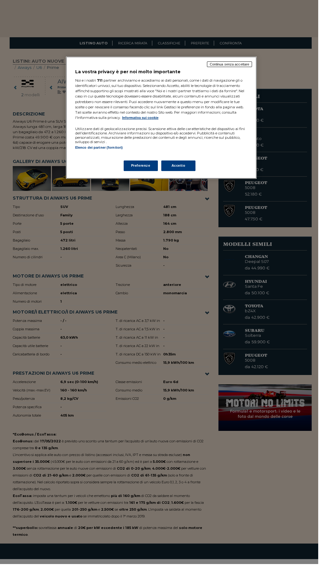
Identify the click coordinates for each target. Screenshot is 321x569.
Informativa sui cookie (140, 118)
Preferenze (140, 165)
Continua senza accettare (230, 64)
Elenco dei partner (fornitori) (99, 147)
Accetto (179, 165)
